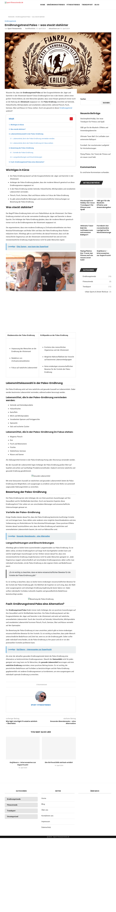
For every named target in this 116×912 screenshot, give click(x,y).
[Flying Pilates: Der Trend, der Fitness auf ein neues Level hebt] (87, 243)
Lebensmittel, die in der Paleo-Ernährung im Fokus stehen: (33, 143)
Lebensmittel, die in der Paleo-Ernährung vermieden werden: (34, 138)
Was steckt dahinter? (18, 129)
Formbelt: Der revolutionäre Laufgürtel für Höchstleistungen (104, 229)
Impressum (45, 822)
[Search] (110, 4)
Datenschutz (46, 827)
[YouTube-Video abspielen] (41, 271)
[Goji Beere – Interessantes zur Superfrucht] (23, 748)
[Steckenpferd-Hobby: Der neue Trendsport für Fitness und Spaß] (87, 193)
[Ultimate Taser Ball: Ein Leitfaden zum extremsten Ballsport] (87, 218)
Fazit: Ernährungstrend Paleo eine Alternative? (27, 162)
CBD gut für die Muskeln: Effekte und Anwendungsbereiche (104, 204)
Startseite (11, 17)
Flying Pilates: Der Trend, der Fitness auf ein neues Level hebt (86, 255)
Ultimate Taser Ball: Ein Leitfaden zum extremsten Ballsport (86, 230)
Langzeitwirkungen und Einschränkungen (27, 157)
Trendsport (87, 5)
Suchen (83, 99)
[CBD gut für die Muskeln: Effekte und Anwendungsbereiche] (104, 193)
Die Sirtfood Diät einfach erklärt (59, 762)
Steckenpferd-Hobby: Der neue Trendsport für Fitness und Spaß (87, 205)
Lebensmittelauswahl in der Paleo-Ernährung (27, 134)
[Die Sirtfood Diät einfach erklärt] (59, 748)
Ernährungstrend (66, 108)
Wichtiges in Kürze (17, 125)
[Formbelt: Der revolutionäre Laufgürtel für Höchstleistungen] (104, 218)
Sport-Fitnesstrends (15, 28)
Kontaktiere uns (47, 816)
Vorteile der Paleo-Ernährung (23, 152)
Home (42, 5)
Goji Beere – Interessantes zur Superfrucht (23, 763)
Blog (97, 5)
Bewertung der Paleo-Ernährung (22, 148)
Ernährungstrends (56, 5)
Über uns (44, 810)
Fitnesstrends (73, 5)
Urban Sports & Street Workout (98, 292)
